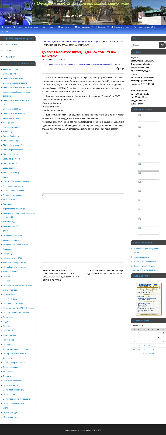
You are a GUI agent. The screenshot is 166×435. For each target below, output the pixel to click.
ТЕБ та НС (8, 372)
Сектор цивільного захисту (15, 353)
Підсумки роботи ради (13, 303)
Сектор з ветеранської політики (17, 349)
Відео (5, 177)
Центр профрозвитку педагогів (16, 399)
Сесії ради (7, 358)
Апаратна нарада (10, 69)
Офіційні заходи (10, 290)
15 (158, 341)
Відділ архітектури (11, 141)
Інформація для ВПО (146, 27)
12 (144, 341)
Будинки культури (11, 127)
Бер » (151, 353)
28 (153, 349)
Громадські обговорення (14, 195)
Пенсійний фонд (10, 299)
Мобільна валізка (11, 272)
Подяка (6, 322)
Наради (6, 276)
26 (144, 349)
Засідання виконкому (12, 235)
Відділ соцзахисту (11, 172)
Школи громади (10, 412)
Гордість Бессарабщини (13, 190)
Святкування (9, 344)
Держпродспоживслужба (14, 209)
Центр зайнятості (10, 385)
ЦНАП (6, 408)
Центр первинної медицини (98, 64)
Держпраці (7, 204)
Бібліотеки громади (11, 118)
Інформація (8, 253)
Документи (65, 27)
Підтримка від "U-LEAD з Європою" (18, 308)
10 (134, 341)
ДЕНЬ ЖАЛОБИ (10, 200)
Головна (7, 27)
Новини (19, 27)
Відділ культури (10, 163)
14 (153, 341)
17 (134, 345)
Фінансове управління (12, 381)
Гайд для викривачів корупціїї (16, 181)
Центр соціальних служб (14, 403)
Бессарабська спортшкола (15, 83)
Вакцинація (8, 131)
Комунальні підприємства (14, 262)
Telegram (10, 56)
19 (144, 345)
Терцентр (7, 376)
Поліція (6, 326)
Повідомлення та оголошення (16, 312)
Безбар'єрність (9, 74)
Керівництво (33, 27)
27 (148, 349)
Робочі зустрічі (9, 335)
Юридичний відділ (11, 417)
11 (139, 341)
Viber (8, 50)
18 (139, 345)
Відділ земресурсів (11, 159)
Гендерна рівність (141, 257)
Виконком (102, 27)
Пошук (6, 31)
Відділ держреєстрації (13, 150)
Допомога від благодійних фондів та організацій (75, 42)
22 (158, 345)
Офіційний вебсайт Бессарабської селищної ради (83, 3)
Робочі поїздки (9, 340)
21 (153, 345)
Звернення (7, 249)
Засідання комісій (11, 240)
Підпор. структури (121, 27)
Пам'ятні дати (9, 294)
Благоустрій (8, 122)
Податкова (8, 317)
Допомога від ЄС (10, 222)
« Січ (145, 353)
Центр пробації (9, 394)
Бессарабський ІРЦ (11, 109)
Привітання (8, 331)
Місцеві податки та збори (14, 267)
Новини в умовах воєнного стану (17, 285)
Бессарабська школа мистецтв (17, 87)
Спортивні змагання (11, 367)
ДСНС (6, 231)
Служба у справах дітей (14, 362)
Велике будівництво (12, 136)
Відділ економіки (10, 154)
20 (148, 345)
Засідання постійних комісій (15, 244)
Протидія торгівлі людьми (144, 261)
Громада (49, 27)
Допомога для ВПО (11, 226)
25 (139, 349)
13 (148, 341)
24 (134, 349)
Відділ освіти (9, 168)
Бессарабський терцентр (14, 113)
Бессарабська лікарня (13, 78)
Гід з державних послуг (13, 186)
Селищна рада (84, 27)
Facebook (11, 44)
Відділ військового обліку (14, 145)
